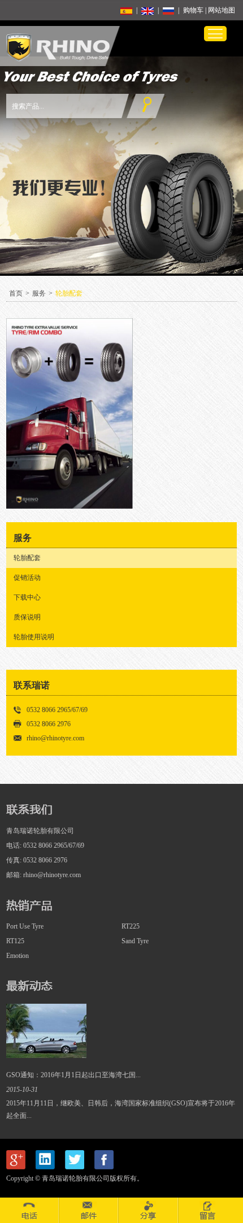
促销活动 (27, 578)
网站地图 (221, 10)
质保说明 (27, 617)
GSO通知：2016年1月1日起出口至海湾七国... (73, 1075)
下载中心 (27, 597)
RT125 (15, 941)
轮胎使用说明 (34, 637)
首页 (16, 293)
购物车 (193, 10)
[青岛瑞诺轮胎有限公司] (58, 59)
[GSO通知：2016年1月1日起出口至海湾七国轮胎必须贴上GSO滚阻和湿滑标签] (46, 1056)
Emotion (17, 956)
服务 (39, 293)
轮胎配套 (69, 293)
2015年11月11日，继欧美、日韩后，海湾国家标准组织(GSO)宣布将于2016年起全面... (120, 1109)
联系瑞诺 (32, 685)
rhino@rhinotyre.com (55, 738)
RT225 (131, 926)
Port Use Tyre (25, 926)
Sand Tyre (135, 941)
